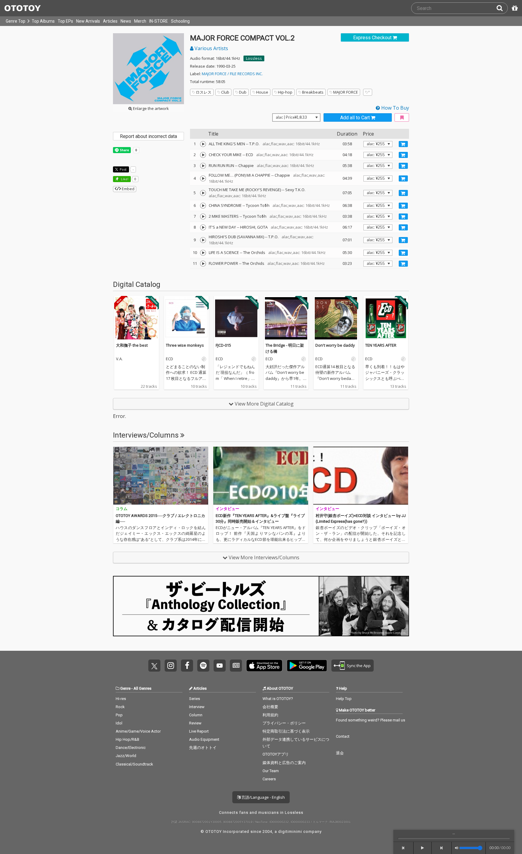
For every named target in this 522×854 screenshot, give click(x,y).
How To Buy (394, 107)
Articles (110, 21)
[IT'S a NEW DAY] (203, 227)
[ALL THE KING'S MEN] (203, 144)
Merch (140, 21)
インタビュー (227, 508)
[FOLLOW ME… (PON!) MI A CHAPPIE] (203, 178)
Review (195, 723)
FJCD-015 (223, 345)
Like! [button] (124, 179)
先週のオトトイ (203, 747)
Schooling (180, 21)
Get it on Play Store (307, 666)
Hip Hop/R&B (127, 739)
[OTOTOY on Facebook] (187, 666)
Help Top (344, 698)
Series (194, 698)
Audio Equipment (204, 739)
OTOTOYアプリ (276, 754)
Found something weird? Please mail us (370, 720)
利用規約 (270, 715)
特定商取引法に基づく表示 (286, 731)
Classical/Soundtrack (134, 764)
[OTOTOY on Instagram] (171, 666)
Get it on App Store (264, 666)
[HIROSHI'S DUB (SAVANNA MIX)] (203, 240)
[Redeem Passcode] (513, 8)
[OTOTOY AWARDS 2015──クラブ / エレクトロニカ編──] (160, 476)
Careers (269, 779)
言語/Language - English (262, 797)
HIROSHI (247, 227)
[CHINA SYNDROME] (203, 205)
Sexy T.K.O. (295, 189)
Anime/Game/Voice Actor (138, 731)
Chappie (246, 165)
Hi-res (121, 698)
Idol (119, 723)
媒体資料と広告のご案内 (284, 762)
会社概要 (270, 707)
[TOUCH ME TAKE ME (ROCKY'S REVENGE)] (203, 193)
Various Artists (210, 48)
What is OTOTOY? (278, 698)
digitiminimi (290, 831)
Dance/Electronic (131, 747)
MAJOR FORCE (345, 92)
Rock (120, 707)
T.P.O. (254, 143)
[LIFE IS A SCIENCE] (203, 252)
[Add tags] (367, 92)
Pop (119, 715)
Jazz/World (126, 755)
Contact (343, 736)
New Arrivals (88, 21)
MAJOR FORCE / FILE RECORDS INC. (232, 73)
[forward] (442, 848)
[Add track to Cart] (403, 144)
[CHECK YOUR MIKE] (203, 155)
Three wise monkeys (185, 345)
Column (195, 715)
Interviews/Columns (146, 435)
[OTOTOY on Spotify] (203, 666)
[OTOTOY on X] (154, 666)
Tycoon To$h (257, 205)
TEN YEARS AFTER (380, 345)
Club (225, 92)
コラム (121, 508)
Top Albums (43, 21)
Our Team (271, 771)
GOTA (262, 227)
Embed (127, 188)
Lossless (254, 58)
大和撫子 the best (132, 345)
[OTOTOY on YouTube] (220, 666)
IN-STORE (158, 21)
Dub (242, 92)
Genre (125, 688)
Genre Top (15, 21)
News (126, 21)
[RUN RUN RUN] (203, 165)
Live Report (199, 731)
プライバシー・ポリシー (284, 723)
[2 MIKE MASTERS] (203, 216)
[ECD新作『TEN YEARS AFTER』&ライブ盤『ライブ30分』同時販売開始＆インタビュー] (260, 476)
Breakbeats (313, 92)
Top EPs (65, 21)
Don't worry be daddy (335, 345)
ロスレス (203, 92)
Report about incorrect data (148, 136)
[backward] (403, 848)
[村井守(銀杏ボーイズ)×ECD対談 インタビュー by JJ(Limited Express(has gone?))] (360, 476)
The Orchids (254, 252)
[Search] (502, 8)
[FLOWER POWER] (203, 263)
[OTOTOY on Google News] (236, 666)
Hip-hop (285, 92)
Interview (197, 707)
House (262, 92)
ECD (249, 154)
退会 (340, 753)
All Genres (142, 688)
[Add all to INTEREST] (401, 118)
